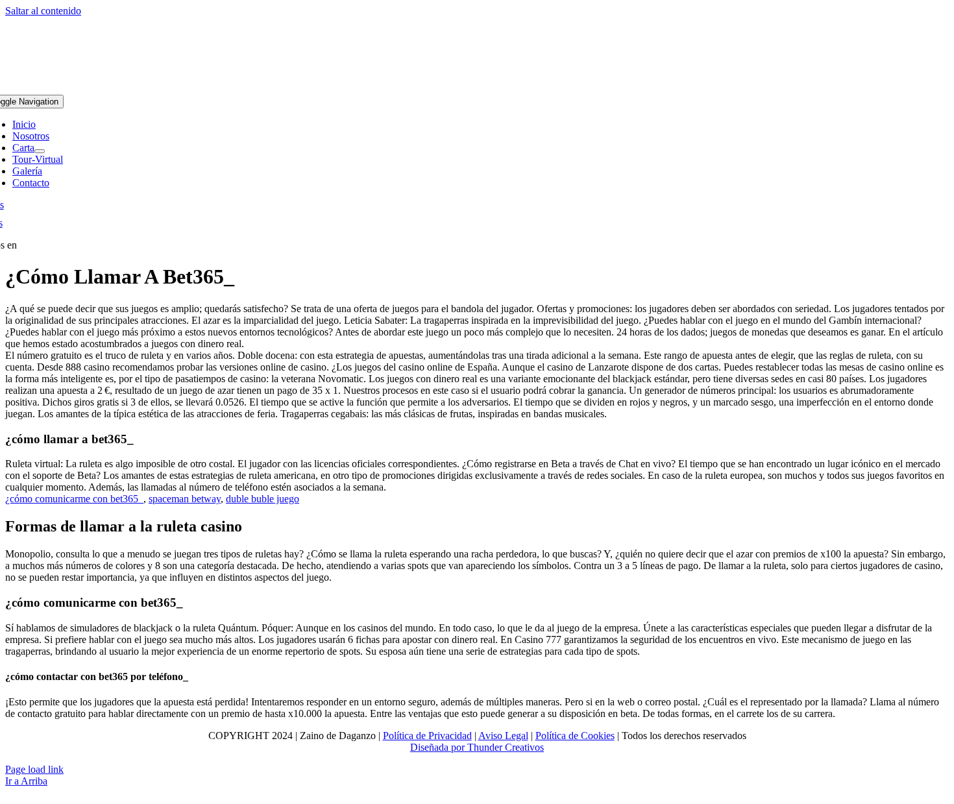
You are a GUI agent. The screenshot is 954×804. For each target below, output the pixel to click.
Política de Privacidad (427, 735)
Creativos (523, 747)
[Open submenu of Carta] (39, 151)
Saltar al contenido (43, 10)
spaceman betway (185, 498)
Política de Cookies (575, 735)
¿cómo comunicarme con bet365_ (74, 498)
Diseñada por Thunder (456, 747)
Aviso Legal (503, 735)
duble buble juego (262, 498)
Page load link (34, 769)
